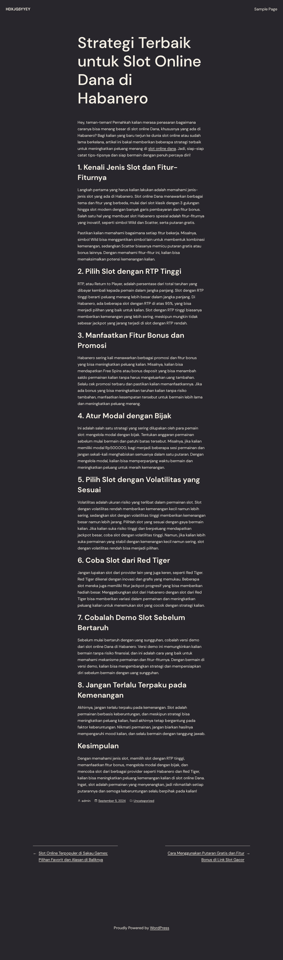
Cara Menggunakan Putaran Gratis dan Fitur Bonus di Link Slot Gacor (206, 856)
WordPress (159, 927)
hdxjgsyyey (18, 9)
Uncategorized (144, 801)
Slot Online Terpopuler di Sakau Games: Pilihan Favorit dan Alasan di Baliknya (73, 856)
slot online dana (162, 148)
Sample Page (265, 9)
